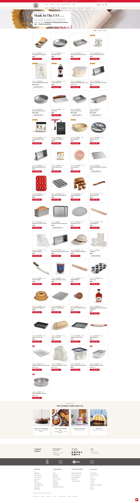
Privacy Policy (48, 496)
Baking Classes (55, 481)
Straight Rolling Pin (75, 279)
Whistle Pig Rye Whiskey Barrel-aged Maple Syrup (98, 308)
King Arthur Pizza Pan (76, 223)
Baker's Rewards (37, 487)
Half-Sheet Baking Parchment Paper (40, 82)
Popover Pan (93, 279)
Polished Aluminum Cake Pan (39, 393)
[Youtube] (75, 454)
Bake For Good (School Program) (96, 485)
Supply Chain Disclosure (36, 496)
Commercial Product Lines (76, 475)
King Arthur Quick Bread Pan (38, 167)
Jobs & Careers (93, 479)
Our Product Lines (93, 473)
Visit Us (99, 1)
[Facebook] (72, 452)
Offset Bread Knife (36, 279)
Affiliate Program (37, 489)
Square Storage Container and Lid (78, 365)
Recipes (52, 4)
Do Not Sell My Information (62, 496)
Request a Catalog (37, 475)
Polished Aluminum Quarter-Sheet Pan (41, 365)
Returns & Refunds (37, 483)
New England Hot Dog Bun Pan (39, 54)
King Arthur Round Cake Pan (38, 110)
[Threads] (79, 452)
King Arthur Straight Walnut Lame (78, 307)
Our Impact (92, 483)
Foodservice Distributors (76, 477)
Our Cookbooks (55, 485)
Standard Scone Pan (94, 139)
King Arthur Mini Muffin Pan (57, 307)
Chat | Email (94, 452)
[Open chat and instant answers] (136, 499)
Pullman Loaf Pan (94, 110)
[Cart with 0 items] (106, 5)
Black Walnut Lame (94, 195)
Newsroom (92, 487)
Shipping (35, 481)
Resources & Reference (76, 481)
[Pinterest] (81, 452)
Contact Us (92, 489)
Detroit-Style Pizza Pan (37, 337)
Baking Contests (56, 483)
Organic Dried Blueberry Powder (58, 279)
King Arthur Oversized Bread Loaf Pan (60, 251)
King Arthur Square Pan (76, 110)
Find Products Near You (94, 475)
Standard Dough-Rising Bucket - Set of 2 (79, 82)
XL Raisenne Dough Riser (57, 139)
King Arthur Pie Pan (55, 54)
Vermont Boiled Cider (56, 82)
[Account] (103, 5)
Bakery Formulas (74, 479)
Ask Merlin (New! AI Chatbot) (58, 487)
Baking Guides (55, 475)
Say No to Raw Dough (57, 479)
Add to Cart (37, 58)
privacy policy (58, 454)
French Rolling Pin (94, 223)
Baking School (66, 4)
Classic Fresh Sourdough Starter (97, 54)
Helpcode (69, 496)
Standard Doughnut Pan (37, 195)
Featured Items (102, 30)
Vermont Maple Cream (56, 167)
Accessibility (43, 496)
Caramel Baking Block (76, 195)
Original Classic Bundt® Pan (38, 307)
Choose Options (38, 87)
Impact (74, 4)
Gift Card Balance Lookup (38, 485)
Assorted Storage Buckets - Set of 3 (59, 365)
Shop (47, 4)
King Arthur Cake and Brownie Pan (78, 54)
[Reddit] (77, 454)
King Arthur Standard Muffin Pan (58, 195)
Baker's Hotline (55, 477)
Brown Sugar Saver (75, 167)
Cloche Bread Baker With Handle (78, 251)
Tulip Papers (92, 251)
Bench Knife (54, 110)
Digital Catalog (36, 473)
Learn (58, 4)
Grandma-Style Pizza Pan (76, 337)
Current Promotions (37, 477)
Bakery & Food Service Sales (76, 473)
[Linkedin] (72, 454)
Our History (92, 481)
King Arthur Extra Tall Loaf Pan (39, 223)
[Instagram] (77, 452)
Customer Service (37, 479)
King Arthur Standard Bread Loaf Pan (98, 82)
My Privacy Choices (75, 496)
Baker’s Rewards (104, 1)
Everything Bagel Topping (38, 139)
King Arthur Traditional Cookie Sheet (98, 167)
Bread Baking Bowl (75, 139)
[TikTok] (74, 452)
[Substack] (79, 454)
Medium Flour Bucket (37, 251)
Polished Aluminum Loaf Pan (96, 365)
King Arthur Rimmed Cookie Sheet (59, 223)
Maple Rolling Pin (94, 337)
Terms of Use (54, 496)
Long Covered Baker (56, 337)
